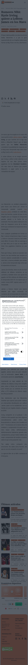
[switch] (22, 332)
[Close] (24, 300)
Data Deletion (5, 364)
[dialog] (14, 332)
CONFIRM (8, 358)
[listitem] (14, 329)
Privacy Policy (22, 364)
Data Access (14, 364)
